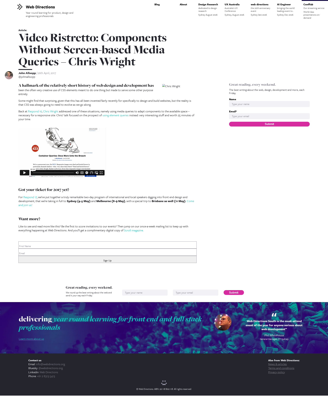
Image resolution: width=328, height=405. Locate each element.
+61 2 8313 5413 (46, 376)
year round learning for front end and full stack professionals (110, 323)
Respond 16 (35, 111)
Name (232, 99)
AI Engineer (286, 9)
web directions (260, 9)
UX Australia (234, 9)
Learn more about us (31, 339)
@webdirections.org (50, 368)
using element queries (115, 115)
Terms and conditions (281, 368)
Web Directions (48, 372)
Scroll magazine (133, 230)
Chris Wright (50, 111)
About (183, 4)
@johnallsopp (26, 77)
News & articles (277, 364)
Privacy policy (276, 372)
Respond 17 (30, 197)
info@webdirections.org (50, 364)
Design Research (208, 9)
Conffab (313, 10)
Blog (157, 4)
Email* (233, 111)
